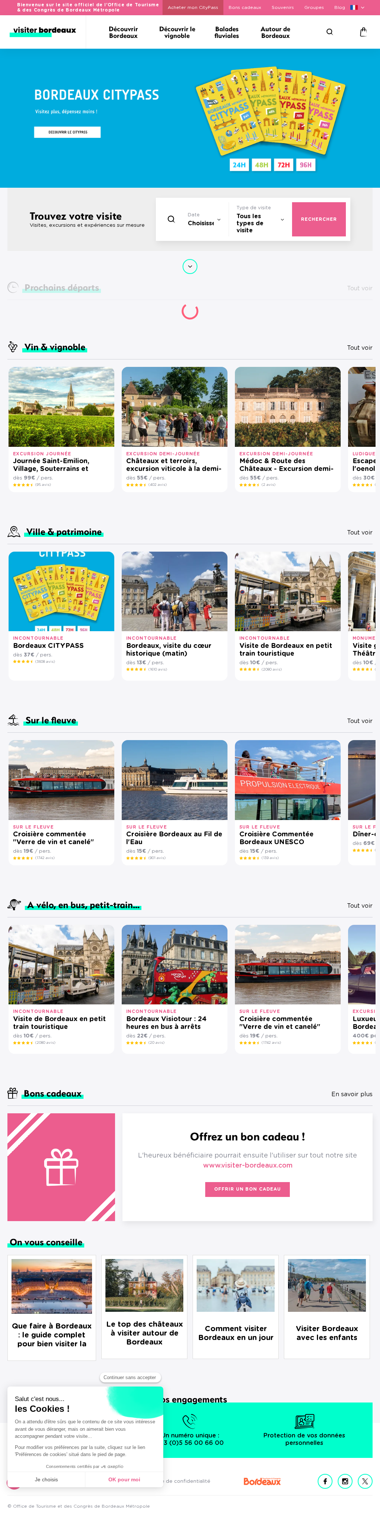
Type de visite (253, 208)
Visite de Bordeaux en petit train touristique (285, 650)
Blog (339, 7)
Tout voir (360, 348)
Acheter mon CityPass (193, 7)
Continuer (190, 266)
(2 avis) (268, 485)
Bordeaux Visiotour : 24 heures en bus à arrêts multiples (166, 1023)
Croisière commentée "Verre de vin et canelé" (53, 838)
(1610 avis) (157, 669)
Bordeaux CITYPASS (48, 646)
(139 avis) (270, 858)
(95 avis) (43, 485)
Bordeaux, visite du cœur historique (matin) (169, 650)
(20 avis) (156, 1043)
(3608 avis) (45, 662)
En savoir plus (352, 1094)
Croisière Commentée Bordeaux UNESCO (276, 838)
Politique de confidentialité (176, 1481)
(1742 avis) (45, 858)
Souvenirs (283, 7)
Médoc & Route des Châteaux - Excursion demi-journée (286, 465)
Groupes (314, 7)
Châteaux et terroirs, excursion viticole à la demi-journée (174, 465)
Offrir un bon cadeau (247, 1189)
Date (194, 215)
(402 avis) (157, 485)
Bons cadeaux (245, 7)
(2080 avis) (271, 669)
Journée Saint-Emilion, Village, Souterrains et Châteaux (51, 465)
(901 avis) (157, 858)
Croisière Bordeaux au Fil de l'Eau (174, 838)
